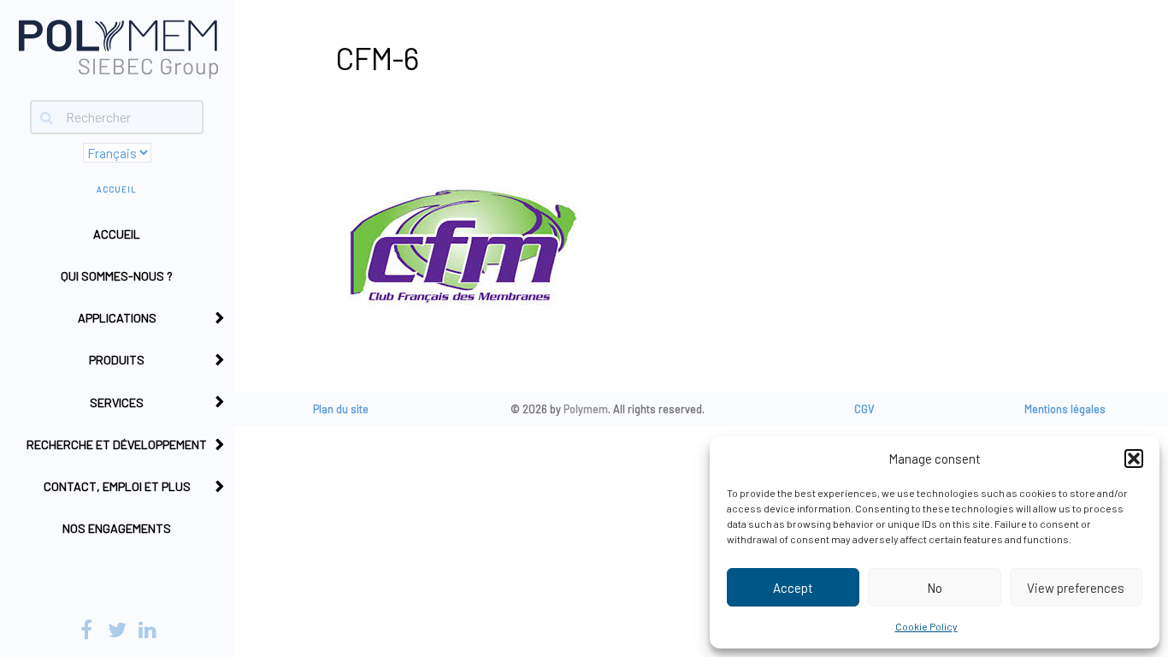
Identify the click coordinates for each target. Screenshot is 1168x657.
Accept (793, 587)
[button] (1133, 458)
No (934, 587)
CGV (864, 409)
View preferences (1075, 587)
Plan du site (341, 409)
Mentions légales (1065, 409)
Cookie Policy (926, 626)
